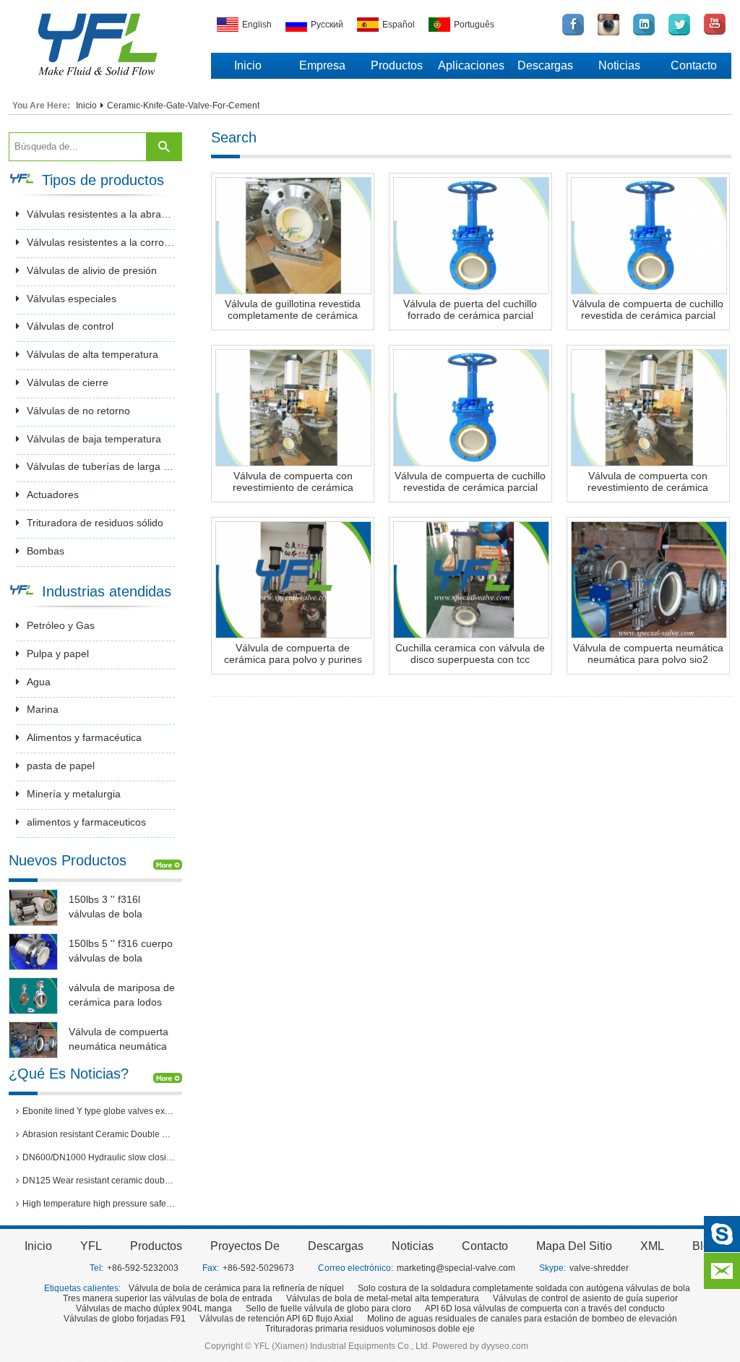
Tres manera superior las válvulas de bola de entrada (167, 1298)
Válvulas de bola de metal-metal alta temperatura (382, 1298)
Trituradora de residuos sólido (95, 522)
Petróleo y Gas (61, 625)
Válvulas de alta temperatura (92, 354)
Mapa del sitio (574, 1246)
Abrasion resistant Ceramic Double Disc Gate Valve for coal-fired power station (98, 1134)
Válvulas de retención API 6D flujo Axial (276, 1319)
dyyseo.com (504, 1346)
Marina (43, 709)
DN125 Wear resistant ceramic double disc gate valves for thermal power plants (98, 1180)
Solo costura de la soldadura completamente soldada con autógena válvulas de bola (524, 1288)
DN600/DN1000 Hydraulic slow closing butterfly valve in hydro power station (98, 1157)
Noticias (619, 65)
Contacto (694, 65)
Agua (39, 682)
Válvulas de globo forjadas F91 (125, 1319)
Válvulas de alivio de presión (92, 270)
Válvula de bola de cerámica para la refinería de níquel (236, 1288)
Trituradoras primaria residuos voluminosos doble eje (370, 1329)
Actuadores (53, 494)
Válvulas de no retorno (78, 410)
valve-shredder (599, 1268)
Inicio (248, 65)
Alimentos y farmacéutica (84, 737)
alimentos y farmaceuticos (86, 822)
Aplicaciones (471, 65)
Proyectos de (245, 1246)
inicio (38, 1246)
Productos (397, 65)
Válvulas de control (70, 326)
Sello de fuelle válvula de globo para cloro (328, 1308)
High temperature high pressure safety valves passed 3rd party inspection (98, 1204)
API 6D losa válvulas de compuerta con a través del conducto (545, 1308)
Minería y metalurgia (74, 794)
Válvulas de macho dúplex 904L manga (154, 1308)
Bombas (45, 551)
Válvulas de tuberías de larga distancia (101, 466)
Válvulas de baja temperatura (94, 439)
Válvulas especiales (71, 298)
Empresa (322, 65)
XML (652, 1246)
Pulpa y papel (58, 653)
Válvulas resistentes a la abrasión (101, 214)
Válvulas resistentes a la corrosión (101, 242)
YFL (91, 1246)
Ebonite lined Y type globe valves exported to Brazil (98, 1111)
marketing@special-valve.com (456, 1268)
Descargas (545, 65)
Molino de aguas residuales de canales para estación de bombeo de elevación (522, 1319)
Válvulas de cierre (67, 382)
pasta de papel (61, 765)
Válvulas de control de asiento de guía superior (585, 1298)
